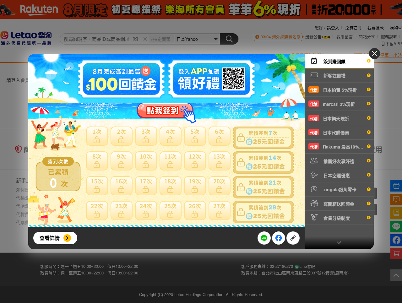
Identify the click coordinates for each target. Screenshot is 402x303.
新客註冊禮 (333, 75)
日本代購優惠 (329, 132)
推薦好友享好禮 (338, 161)
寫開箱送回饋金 (338, 204)
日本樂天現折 (329, 118)
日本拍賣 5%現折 (333, 90)
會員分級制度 (336, 218)
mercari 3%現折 (332, 104)
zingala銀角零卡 (339, 189)
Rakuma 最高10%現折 (339, 146)
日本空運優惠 (336, 175)
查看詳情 (50, 237)
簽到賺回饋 (333, 61)
